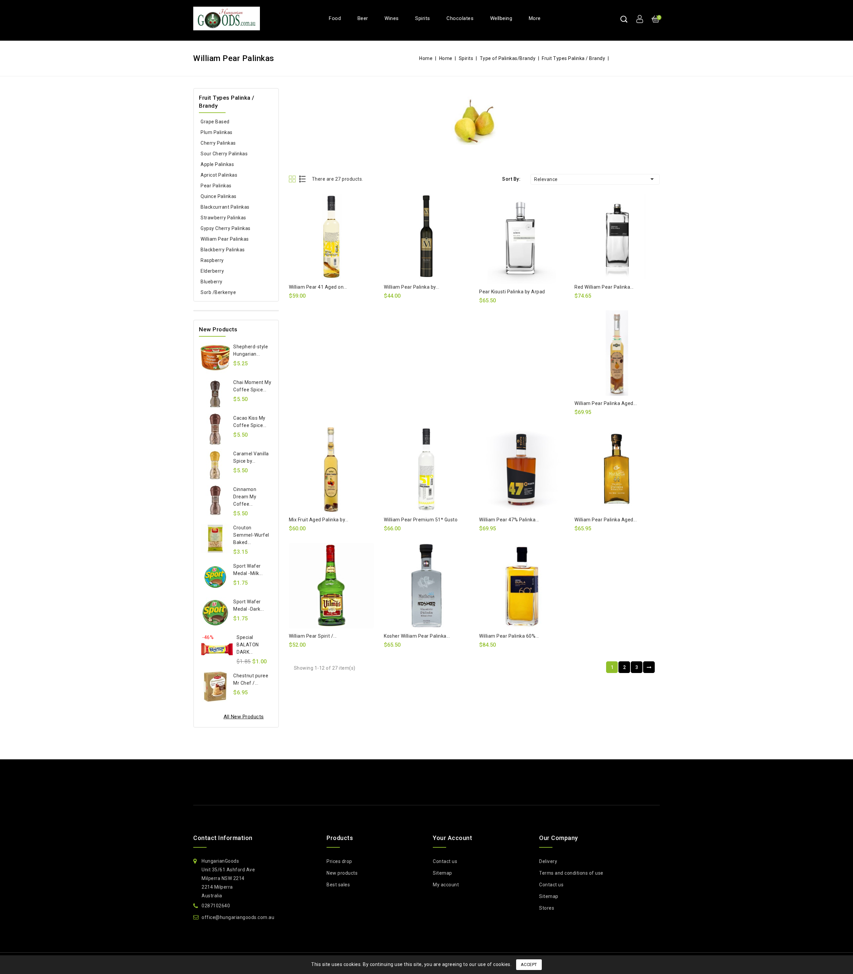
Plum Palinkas (217, 132)
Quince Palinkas (219, 196)
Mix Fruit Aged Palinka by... (319, 519)
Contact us (445, 861)
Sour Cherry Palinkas (224, 153)
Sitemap (442, 873)
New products (342, 873)
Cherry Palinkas (218, 143)
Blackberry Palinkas (223, 249)
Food (335, 18)
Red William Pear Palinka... (604, 287)
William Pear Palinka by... (411, 287)
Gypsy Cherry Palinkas (226, 228)
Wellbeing (501, 18)
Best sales (338, 884)
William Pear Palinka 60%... (509, 636)
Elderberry (212, 271)
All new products (244, 717)
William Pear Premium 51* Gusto (420, 519)
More (535, 18)
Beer (363, 18)
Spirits (422, 18)
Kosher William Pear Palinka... (417, 636)
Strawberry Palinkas (223, 217)
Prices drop (339, 861)
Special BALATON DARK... (248, 645)
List (303, 179)
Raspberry (212, 260)
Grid (293, 179)
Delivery (548, 861)
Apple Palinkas (217, 164)
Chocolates (459, 18)
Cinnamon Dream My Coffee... (244, 497)
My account (446, 884)
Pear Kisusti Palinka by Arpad (512, 291)
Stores (546, 908)
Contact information (223, 837)
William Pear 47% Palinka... (509, 519)
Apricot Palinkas (219, 175)
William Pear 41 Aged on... (318, 287)
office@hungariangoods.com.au (238, 917)
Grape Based (215, 121)
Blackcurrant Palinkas (225, 207)
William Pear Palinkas (225, 239)
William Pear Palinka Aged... (605, 403)
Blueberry (212, 281)
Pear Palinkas (216, 185)
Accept (529, 964)
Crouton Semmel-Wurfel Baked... (251, 535)
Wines (392, 18)
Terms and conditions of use (571, 873)
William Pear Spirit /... (313, 636)
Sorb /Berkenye (218, 292)
